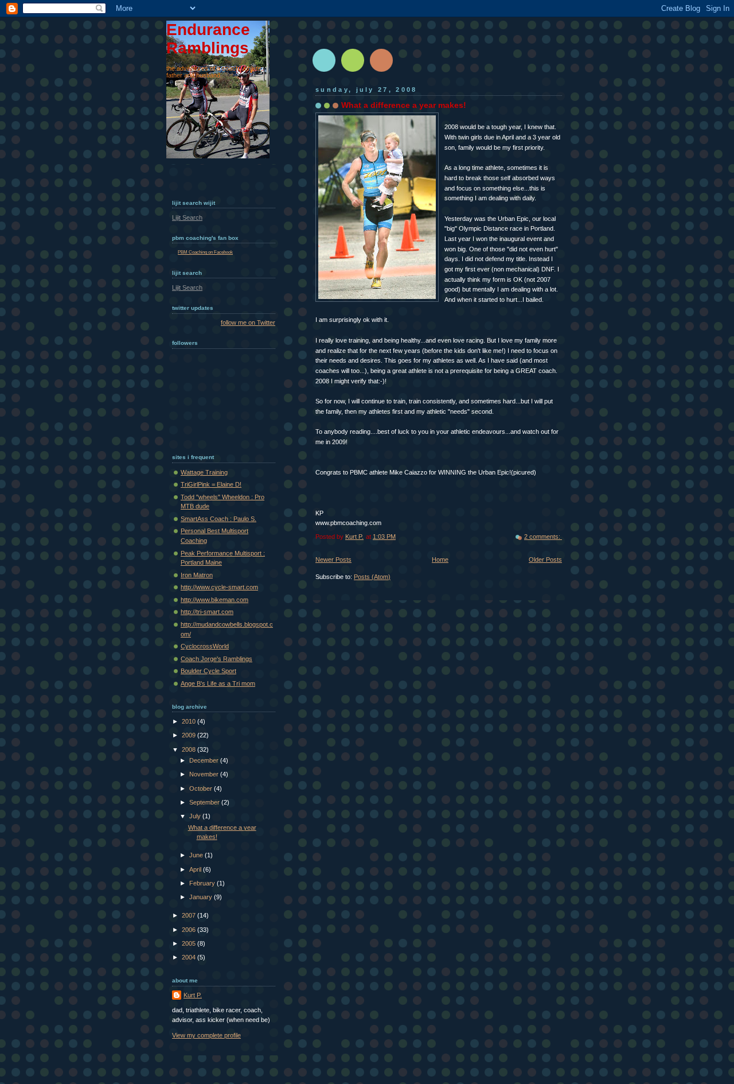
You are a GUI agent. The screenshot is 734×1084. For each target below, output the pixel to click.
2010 (189, 721)
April (196, 869)
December (204, 760)
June (197, 855)
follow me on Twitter (248, 322)
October (201, 788)
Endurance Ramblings (208, 39)
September (205, 802)
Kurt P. (193, 995)
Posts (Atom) (372, 576)
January (201, 896)
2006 (189, 929)
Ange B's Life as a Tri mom (218, 683)
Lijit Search (187, 217)
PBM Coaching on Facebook (205, 252)
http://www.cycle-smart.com (219, 587)
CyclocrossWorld (205, 646)
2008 (189, 749)
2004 (189, 957)
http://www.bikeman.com (214, 599)
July (195, 816)
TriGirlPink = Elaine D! (211, 484)
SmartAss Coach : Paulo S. (218, 518)
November (204, 774)
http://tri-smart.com (207, 611)
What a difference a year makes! (403, 105)
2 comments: (543, 536)
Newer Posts (333, 559)
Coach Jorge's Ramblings (216, 658)
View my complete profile (206, 1035)
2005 (189, 943)
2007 (189, 915)
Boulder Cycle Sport (208, 670)
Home (440, 559)
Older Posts (545, 559)
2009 (189, 735)
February (203, 883)
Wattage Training (204, 472)
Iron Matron (197, 575)
